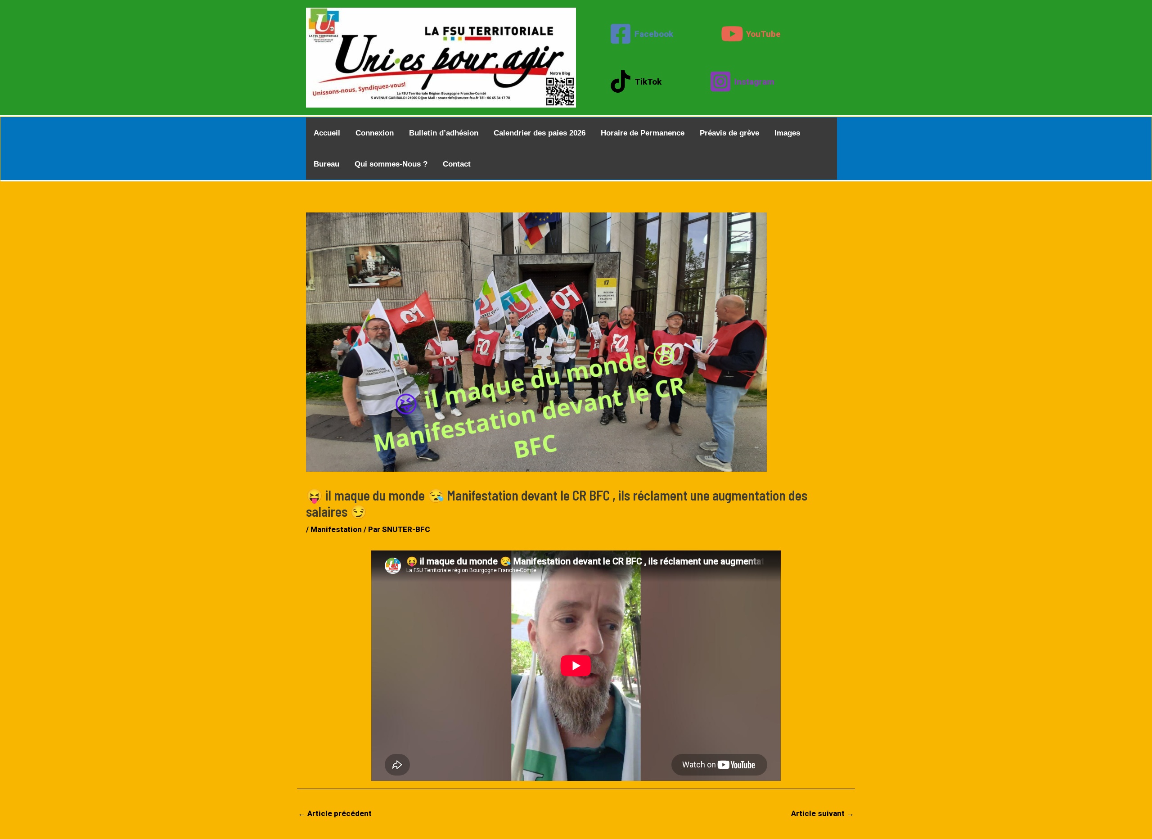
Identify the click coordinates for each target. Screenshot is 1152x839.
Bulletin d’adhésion (443, 133)
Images (787, 133)
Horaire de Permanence (642, 133)
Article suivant (822, 813)
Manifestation (336, 529)
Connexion (375, 133)
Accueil (327, 133)
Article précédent (335, 813)
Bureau (326, 164)
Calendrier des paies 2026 (539, 133)
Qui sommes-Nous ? (391, 164)
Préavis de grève (729, 133)
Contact (457, 164)
